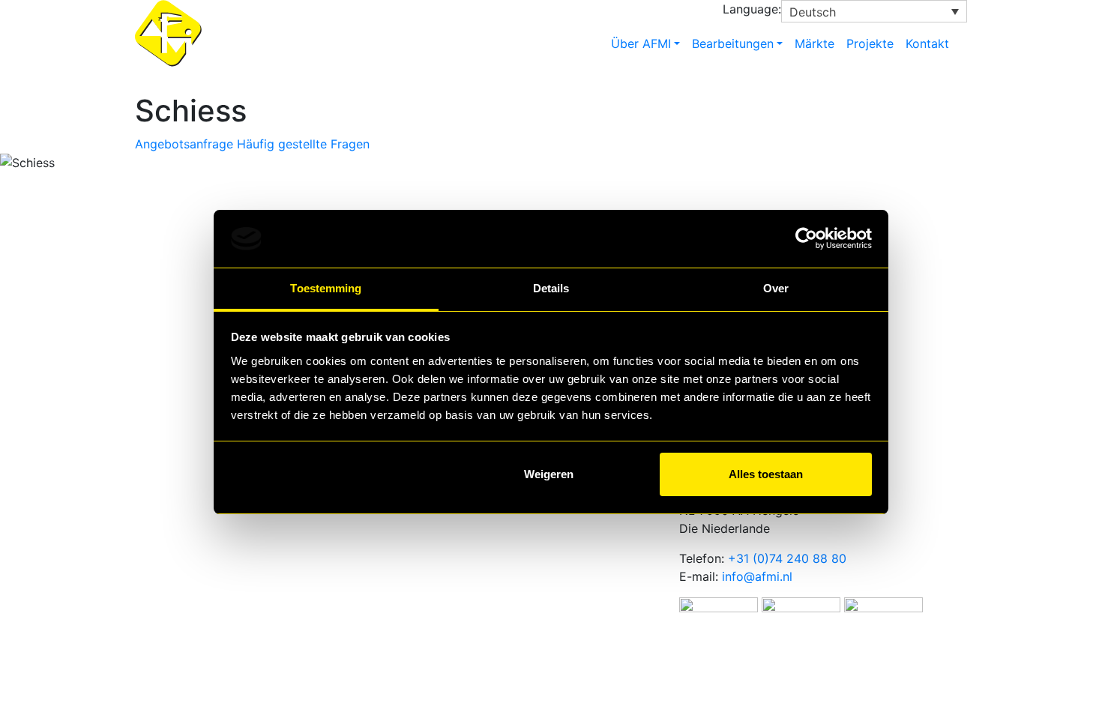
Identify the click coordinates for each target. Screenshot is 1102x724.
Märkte (814, 43)
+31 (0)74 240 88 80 (787, 558)
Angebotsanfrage (184, 143)
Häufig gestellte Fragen (303, 143)
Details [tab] (551, 288)
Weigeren (548, 474)
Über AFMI (641, 43)
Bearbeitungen (733, 43)
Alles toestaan (766, 474)
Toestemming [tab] (325, 288)
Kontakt (927, 43)
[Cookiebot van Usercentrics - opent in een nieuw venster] (806, 239)
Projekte (870, 43)
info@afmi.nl (757, 576)
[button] (874, 11)
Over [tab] (776, 288)
